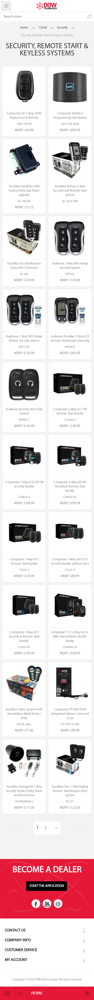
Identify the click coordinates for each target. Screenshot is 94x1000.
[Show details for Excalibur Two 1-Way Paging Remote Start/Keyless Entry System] (69, 760)
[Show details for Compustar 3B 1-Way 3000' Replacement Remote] (24, 87)
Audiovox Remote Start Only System (24, 411)
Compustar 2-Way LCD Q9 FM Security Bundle (24, 484)
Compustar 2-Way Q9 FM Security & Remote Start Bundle (70, 486)
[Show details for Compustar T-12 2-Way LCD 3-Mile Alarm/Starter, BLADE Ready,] (69, 606)
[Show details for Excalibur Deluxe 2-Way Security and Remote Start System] (69, 160)
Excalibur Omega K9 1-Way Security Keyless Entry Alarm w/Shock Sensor (24, 791)
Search (89, 17)
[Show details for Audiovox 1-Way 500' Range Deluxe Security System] (24, 310)
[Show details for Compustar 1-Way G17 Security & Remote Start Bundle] (24, 606)
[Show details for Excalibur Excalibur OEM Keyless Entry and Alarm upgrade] (24, 160)
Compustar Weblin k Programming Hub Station (70, 115)
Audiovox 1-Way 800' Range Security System (70, 265)
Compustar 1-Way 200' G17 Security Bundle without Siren (70, 561)
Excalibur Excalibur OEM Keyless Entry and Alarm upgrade (24, 191)
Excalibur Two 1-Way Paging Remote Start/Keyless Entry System (70, 791)
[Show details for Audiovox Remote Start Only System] (24, 383)
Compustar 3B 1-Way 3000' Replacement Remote (24, 115)
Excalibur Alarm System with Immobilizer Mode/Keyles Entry (24, 714)
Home (24, 27)
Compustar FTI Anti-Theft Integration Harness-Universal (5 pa (70, 714)
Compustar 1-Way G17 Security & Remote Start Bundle (24, 637)
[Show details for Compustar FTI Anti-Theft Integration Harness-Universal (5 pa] (69, 683)
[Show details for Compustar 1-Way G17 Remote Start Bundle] (24, 533)
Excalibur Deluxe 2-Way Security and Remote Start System (70, 191)
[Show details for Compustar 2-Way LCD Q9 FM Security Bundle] (24, 456)
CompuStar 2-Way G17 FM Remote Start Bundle (70, 411)
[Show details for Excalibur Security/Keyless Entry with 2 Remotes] (24, 237)
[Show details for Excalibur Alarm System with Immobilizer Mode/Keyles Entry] (24, 683)
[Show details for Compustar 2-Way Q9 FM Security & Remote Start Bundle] (69, 456)
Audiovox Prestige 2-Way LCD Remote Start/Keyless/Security (70, 338)
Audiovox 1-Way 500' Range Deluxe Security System (24, 338)
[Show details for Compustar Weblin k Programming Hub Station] (69, 87)
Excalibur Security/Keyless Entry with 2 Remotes (24, 265)
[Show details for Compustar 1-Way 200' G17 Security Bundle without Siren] (69, 533)
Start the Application (46, 886)
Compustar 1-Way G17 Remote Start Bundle (24, 561)
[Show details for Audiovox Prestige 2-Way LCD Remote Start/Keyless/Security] (69, 310)
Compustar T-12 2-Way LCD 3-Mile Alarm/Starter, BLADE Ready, (70, 637)
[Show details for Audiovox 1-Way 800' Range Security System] (69, 237)
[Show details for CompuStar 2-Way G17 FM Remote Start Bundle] (69, 383)
